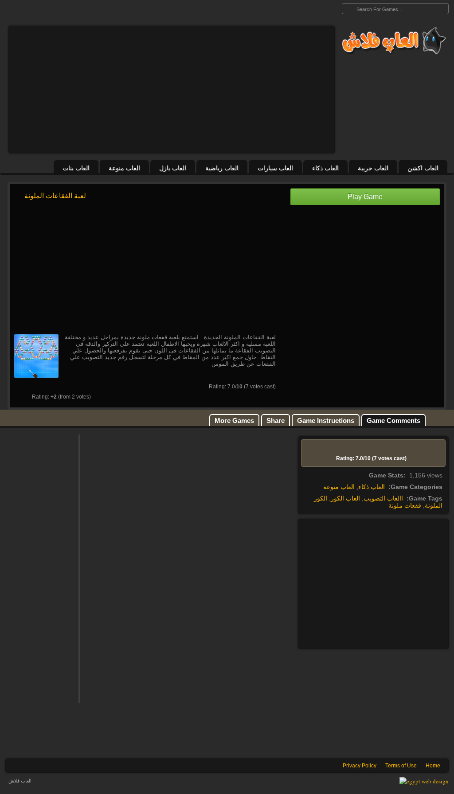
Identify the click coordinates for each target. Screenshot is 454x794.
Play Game (365, 196)
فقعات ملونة (404, 505)
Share (275, 420)
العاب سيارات (275, 168)
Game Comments (393, 420)
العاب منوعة (124, 168)
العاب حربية (373, 168)
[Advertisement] (171, 89)
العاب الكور (345, 498)
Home (433, 766)
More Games (234, 420)
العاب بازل (172, 168)
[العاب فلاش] (392, 41)
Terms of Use (401, 766)
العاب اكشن (422, 168)
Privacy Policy (359, 766)
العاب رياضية (222, 168)
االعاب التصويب (383, 498)
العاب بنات (76, 168)
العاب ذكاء (325, 168)
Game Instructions (325, 420)
